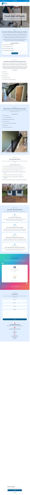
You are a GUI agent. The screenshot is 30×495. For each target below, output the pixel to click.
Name (16, 299)
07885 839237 (15, 332)
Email (16, 302)
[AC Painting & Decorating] (5, 3)
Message (16, 309)
